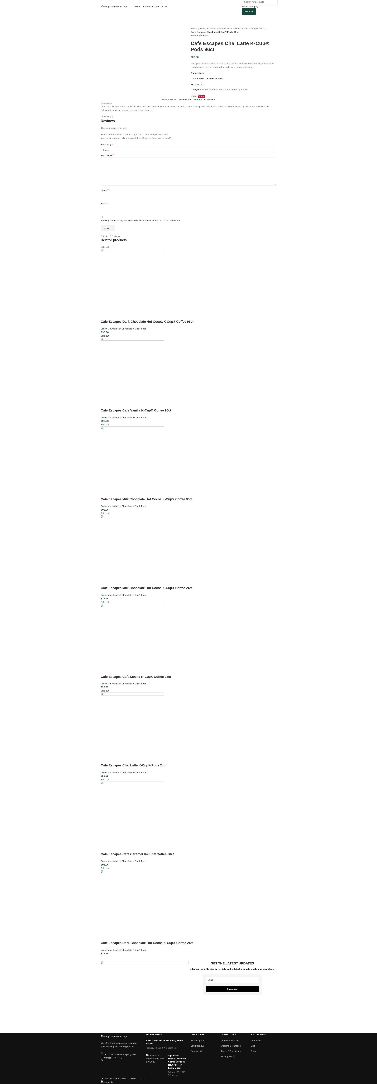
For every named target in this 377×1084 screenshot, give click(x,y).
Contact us (256, 1040)
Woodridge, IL (198, 1040)
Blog (253, 1045)
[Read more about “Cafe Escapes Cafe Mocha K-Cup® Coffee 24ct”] (104, 671)
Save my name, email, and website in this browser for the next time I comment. (140, 220)
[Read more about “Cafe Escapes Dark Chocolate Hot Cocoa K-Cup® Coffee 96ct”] (104, 315)
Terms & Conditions (231, 1051)
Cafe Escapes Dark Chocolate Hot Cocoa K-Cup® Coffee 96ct (147, 321)
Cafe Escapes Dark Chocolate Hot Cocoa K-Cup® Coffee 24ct (147, 943)
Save (202, 96)
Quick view (112, 315)
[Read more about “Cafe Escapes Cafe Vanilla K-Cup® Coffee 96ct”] (104, 404)
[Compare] (120, 315)
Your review (108, 154)
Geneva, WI (196, 1051)
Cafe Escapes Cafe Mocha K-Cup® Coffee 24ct (136, 677)
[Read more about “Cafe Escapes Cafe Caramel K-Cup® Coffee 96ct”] (104, 848)
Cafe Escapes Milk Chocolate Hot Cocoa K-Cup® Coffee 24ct (146, 588)
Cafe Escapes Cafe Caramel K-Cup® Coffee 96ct (137, 854)
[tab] (169, 99)
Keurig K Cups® (208, 28)
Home (194, 28)
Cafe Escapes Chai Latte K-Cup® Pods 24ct (133, 765)
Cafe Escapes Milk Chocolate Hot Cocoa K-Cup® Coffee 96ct (146, 499)
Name (105, 190)
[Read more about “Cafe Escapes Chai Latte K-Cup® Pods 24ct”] (104, 759)
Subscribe (232, 989)
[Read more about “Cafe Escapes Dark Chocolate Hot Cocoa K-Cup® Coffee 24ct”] (104, 937)
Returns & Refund (230, 1040)
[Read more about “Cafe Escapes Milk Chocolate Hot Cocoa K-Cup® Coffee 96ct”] (104, 493)
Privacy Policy (228, 1056)
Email (104, 203)
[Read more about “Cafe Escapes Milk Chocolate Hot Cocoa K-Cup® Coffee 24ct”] (104, 582)
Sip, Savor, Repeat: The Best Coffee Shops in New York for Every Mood (177, 1061)
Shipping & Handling (231, 1045)
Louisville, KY (197, 1045)
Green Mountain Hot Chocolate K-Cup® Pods (242, 28)
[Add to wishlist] (128, 315)
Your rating (107, 144)
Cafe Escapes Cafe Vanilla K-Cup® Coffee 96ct (136, 410)
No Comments (170, 1048)
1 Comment (173, 1075)
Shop (253, 1051)
